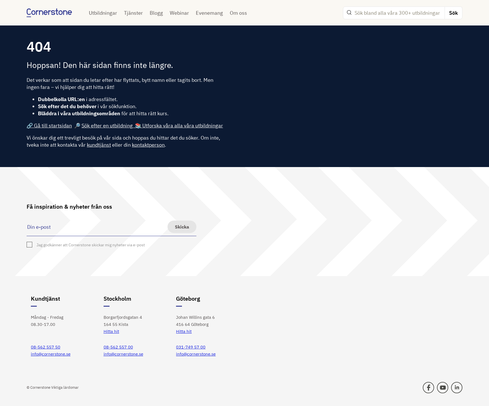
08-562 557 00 (118, 347)
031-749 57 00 (190, 347)
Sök (453, 13)
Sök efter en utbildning (108, 125)
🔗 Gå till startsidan (49, 125)
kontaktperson (148, 145)
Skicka (182, 227)
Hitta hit (111, 331)
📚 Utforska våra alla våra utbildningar (179, 125)
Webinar (179, 13)
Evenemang (209, 13)
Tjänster (133, 13)
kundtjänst (99, 145)
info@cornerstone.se (50, 354)
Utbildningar (103, 13)
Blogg (156, 13)
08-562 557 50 (45, 347)
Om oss (238, 13)
